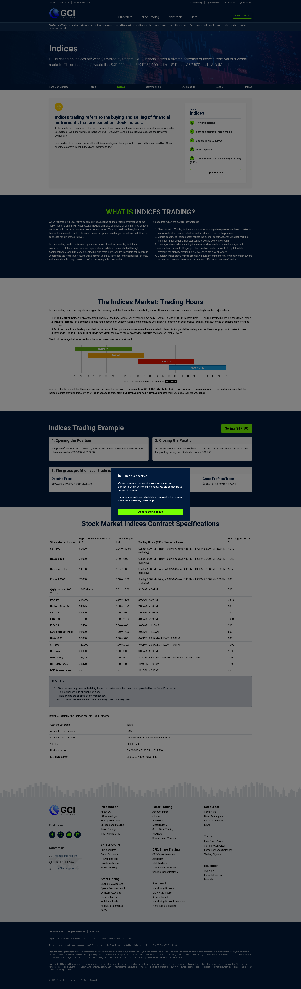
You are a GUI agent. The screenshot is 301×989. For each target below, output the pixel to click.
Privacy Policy (140, 500)
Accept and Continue (150, 511)
